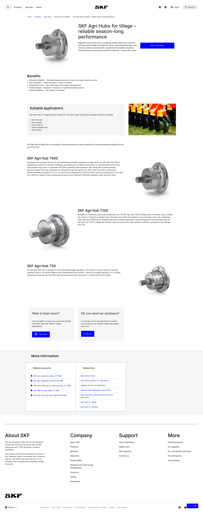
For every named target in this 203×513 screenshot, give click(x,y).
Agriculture (47, 17)
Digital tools (124, 447)
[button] (160, 7)
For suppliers (173, 447)
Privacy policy (67, 507)
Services (74, 451)
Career (73, 477)
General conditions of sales (97, 507)
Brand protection (175, 442)
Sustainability (76, 460)
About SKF (75, 442)
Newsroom (75, 481)
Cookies (111, 507)
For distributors (175, 456)
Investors (74, 472)
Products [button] (18, 7)
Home (29, 17)
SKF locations (125, 451)
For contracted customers (179, 451)
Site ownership (80, 507)
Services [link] (29, 7)
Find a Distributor (157, 45)
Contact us (124, 456)
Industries (37, 17)
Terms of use (55, 507)
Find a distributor (126, 442)
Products (74, 447)
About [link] (39, 7)
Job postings (174, 460)
